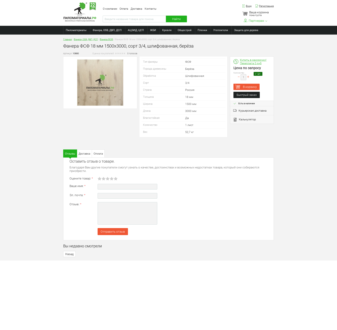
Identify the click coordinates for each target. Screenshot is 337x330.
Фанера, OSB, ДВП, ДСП (107, 30)
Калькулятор (247, 119)
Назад (69, 254)
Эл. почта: (77, 195)
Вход (249, 6)
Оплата (124, 9)
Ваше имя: (77, 186)
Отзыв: (75, 204)
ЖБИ (153, 30)
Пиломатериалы (76, 30)
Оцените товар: (81, 178)
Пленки (202, 30)
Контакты (150, 9)
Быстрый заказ (247, 94)
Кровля (166, 30)
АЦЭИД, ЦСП (136, 30)
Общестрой (184, 30)
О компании (110, 9)
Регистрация (266, 6)
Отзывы (70, 153)
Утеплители (220, 30)
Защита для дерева (246, 30)
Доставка (136, 9)
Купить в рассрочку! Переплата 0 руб (253, 61)
